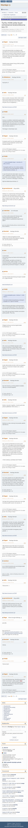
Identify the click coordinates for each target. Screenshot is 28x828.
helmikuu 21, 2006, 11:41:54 (7, 382)
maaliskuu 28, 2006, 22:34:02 (8, 661)
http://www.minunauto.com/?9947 (9, 107)
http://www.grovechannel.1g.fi (8, 205)
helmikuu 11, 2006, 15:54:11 (7, 252)
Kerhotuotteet (7, 718)
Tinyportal (9, 823)
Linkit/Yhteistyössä (8, 714)
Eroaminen (5, 808)
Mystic (19, 792)
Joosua (4, 779)
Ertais (18, 812)
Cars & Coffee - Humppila (8, 796)
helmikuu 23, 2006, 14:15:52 (7, 498)
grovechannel (8, 188)
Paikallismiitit (7, 709)
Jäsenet (6, 747)
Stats (5, 753)
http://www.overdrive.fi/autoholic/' (12, 632)
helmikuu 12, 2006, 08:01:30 (7, 322)
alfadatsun (7, 77)
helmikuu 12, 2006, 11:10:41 (7, 342)
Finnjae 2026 (5, 805)
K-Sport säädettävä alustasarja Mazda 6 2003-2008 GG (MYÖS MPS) (13, 791)
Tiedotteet (6, 715)
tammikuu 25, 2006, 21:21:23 (8, 44)
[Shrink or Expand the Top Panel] (25, 13)
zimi (5, 250)
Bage (5, 617)
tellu (5, 92)
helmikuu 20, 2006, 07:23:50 (7, 362)
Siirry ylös (3, 696)
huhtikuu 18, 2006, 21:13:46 (7, 676)
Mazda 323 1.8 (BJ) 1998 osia (9, 783)
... (15, 35)
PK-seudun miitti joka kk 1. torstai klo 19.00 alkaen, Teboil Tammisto (12, 800)
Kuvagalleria (7, 719)
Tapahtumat (6, 713)
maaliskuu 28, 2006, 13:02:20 (8, 641)
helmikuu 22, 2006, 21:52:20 (7, 440)
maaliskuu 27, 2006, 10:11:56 (8, 582)
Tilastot (4, 743)
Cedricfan (7, 210)
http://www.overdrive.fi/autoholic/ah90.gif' (13, 633)
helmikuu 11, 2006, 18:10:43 (7, 291)
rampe (22, 783)
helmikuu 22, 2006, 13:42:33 (7, 402)
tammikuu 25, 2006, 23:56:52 (8, 138)
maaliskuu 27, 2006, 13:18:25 (8, 600)
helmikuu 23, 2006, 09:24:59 (7, 474)
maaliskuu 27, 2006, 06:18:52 (8, 542)
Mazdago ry (5, 5)
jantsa (6, 271)
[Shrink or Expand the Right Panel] (24, 13)
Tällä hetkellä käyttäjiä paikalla (12, 762)
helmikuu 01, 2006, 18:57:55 (7, 190)
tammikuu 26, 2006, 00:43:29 (8, 158)
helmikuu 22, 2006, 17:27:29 (7, 420)
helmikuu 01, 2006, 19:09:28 (7, 213)
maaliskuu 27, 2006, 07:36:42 (8, 563)
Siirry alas (3, 35)
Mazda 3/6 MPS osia (7, 812)
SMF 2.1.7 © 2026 (10, 824)
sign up (23, 726)
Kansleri (6, 231)
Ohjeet (13, 823)
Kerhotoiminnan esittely (9, 707)
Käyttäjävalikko (5, 723)
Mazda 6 (4, 774)
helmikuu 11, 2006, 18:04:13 (7, 273)
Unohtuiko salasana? (13, 740)
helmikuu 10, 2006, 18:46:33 (7, 233)
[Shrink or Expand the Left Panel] (22, 13)
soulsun (6, 561)
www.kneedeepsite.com (7, 284)
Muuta (5, 717)
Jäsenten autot (7, 710)
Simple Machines (17, 824)
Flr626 (5, 112)
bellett (19, 787)
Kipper (6, 42)
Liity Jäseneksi (7, 706)
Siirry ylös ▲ (18, 823)
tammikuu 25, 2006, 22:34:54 (8, 95)
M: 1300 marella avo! (7, 787)
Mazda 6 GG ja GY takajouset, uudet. (11, 778)
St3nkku (21, 796)
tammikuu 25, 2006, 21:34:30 (8, 79)
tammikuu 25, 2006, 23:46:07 (8, 114)
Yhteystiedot (7, 711)
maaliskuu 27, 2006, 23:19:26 (8, 619)
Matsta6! (13, 774)
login (19, 726)
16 (16, 35)
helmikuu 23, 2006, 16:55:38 (7, 519)
